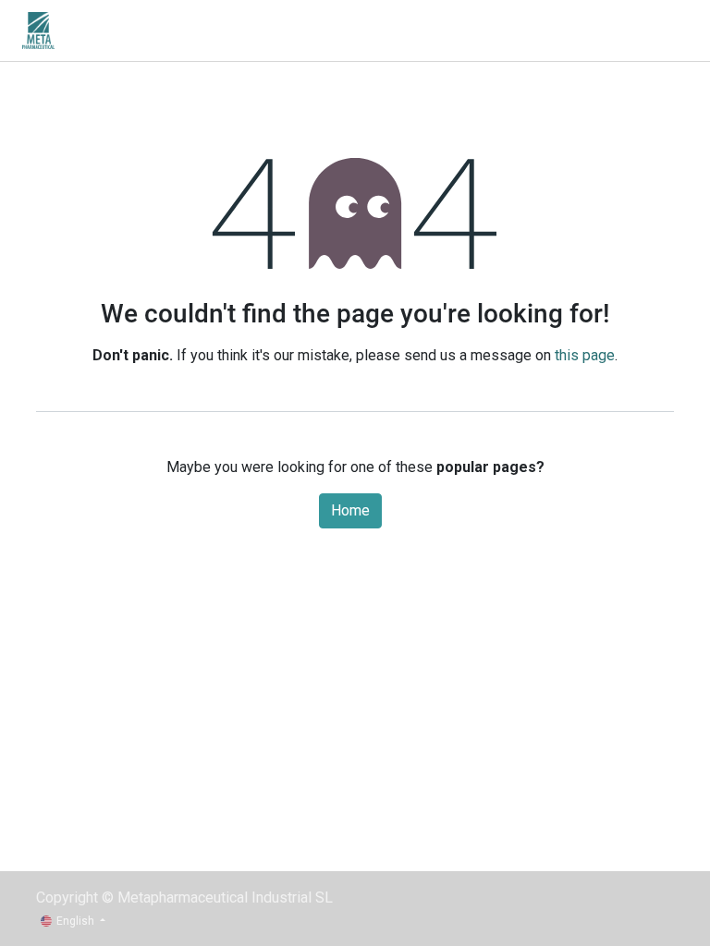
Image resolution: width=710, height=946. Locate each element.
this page (585, 355)
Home (350, 510)
